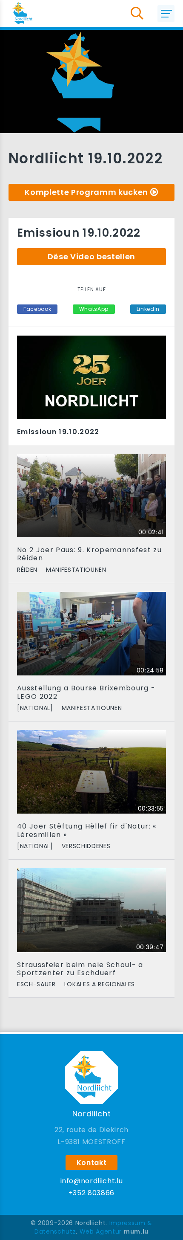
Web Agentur (101, 1231)
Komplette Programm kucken (86, 192)
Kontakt (92, 1163)
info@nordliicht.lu (91, 1181)
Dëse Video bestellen (91, 256)
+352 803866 (91, 1193)
